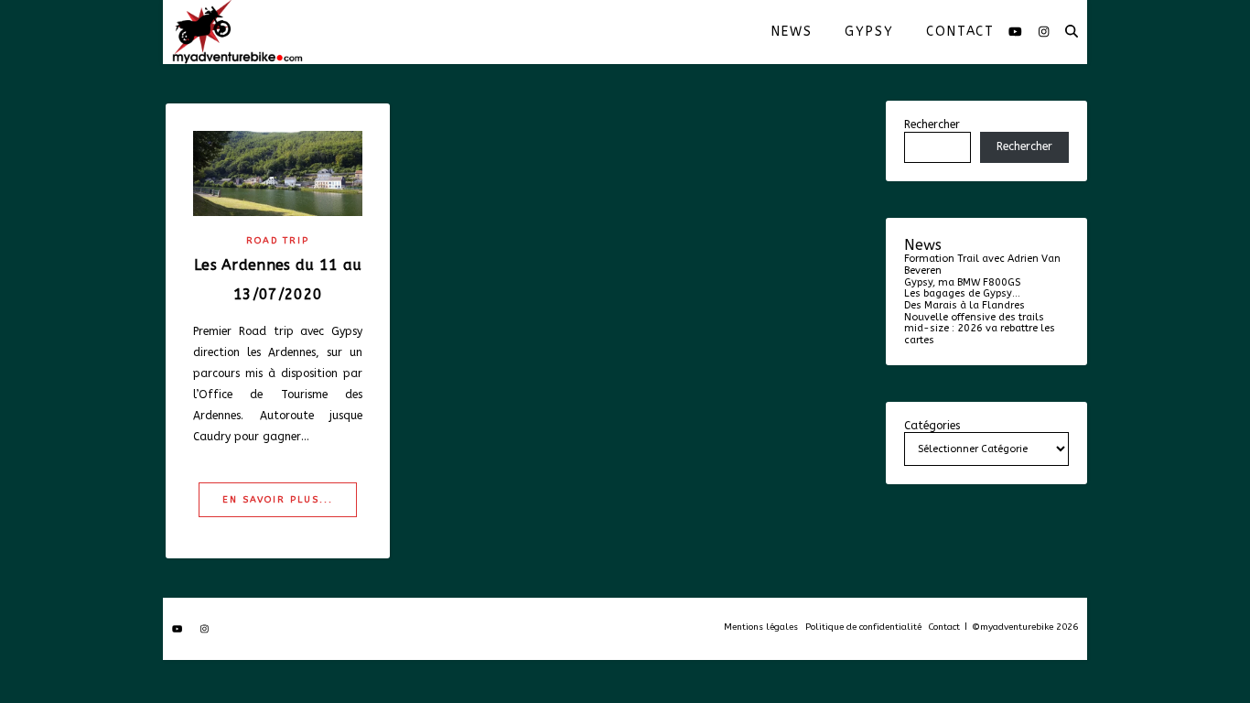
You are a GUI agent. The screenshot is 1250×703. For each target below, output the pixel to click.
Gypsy (869, 31)
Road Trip (277, 240)
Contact (960, 31)
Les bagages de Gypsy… (962, 293)
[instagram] (1044, 31)
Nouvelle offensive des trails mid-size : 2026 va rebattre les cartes (979, 328)
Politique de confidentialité (863, 627)
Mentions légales (761, 627)
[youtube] (1017, 31)
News (791, 31)
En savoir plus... (277, 499)
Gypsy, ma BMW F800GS (962, 282)
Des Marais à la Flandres (964, 305)
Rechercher (932, 124)
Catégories (932, 426)
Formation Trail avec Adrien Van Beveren (982, 264)
